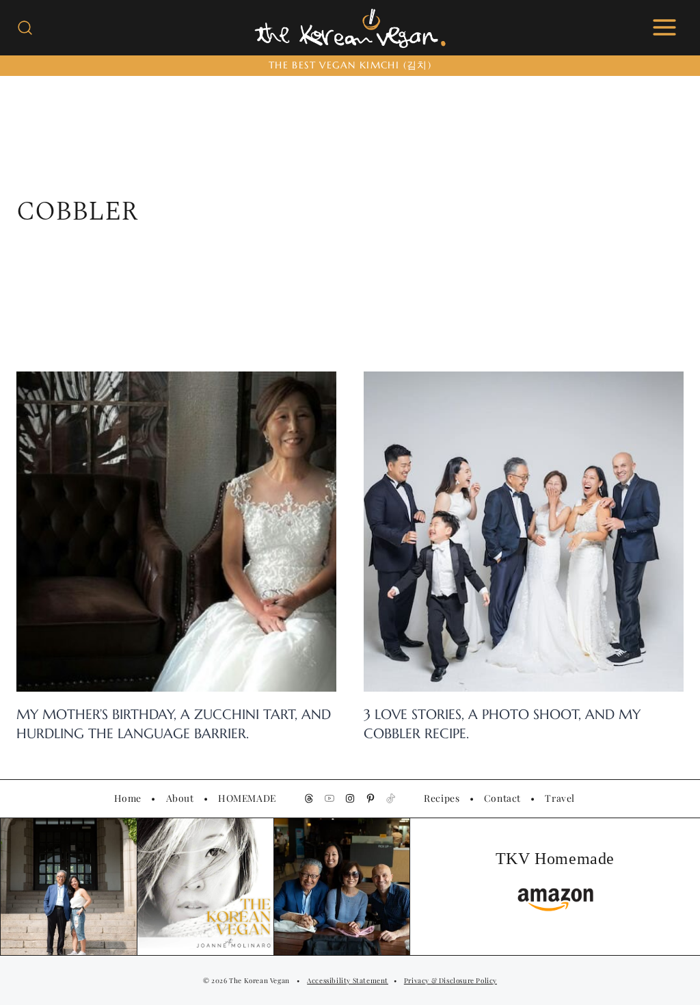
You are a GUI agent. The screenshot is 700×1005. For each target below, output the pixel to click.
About (180, 798)
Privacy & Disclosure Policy (450, 980)
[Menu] (664, 27)
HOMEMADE (247, 798)
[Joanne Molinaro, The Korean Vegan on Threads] (309, 798)
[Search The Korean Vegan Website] (24, 27)
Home (128, 798)
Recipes (441, 798)
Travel (560, 798)
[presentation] (176, 531)
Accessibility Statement (347, 980)
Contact (502, 798)
